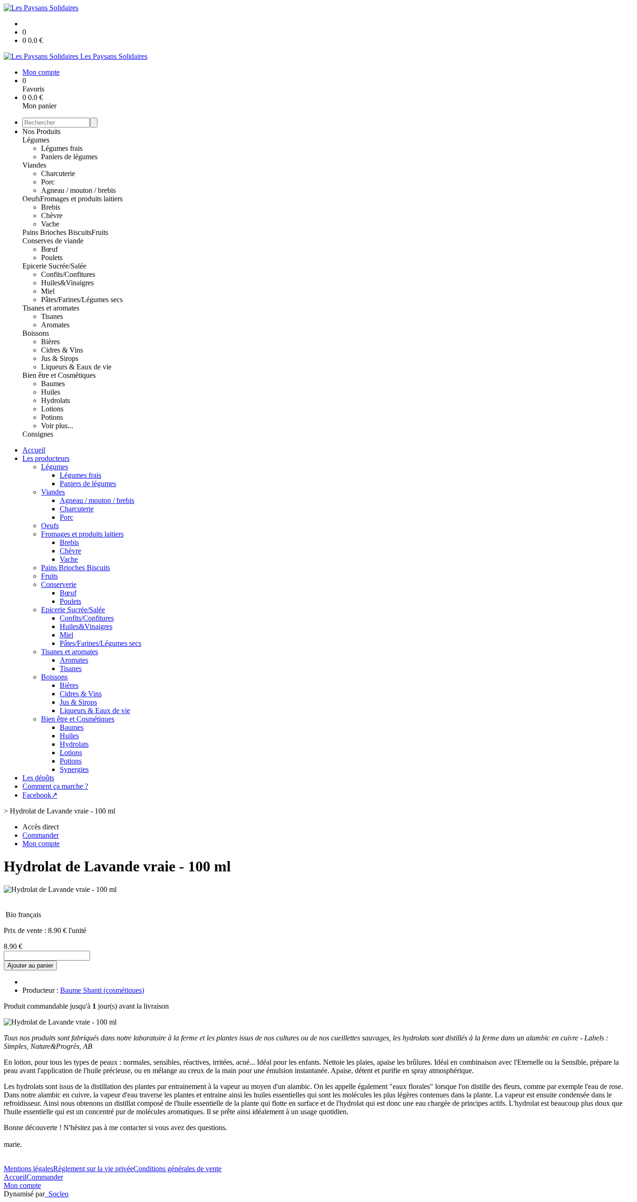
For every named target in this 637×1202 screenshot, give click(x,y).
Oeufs (31, 199)
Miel (48, 291)
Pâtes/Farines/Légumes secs (82, 300)
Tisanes (52, 316)
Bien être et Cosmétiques (59, 375)
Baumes (53, 384)
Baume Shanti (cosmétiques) (102, 990)
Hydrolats (55, 400)
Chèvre (51, 215)
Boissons (35, 333)
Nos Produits (41, 131)
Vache (50, 224)
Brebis (50, 207)
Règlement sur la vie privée (93, 1169)
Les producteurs (45, 458)
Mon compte (22, 1185)
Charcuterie (58, 173)
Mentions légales (28, 1169)
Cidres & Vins (62, 350)
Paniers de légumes (69, 157)
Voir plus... (57, 426)
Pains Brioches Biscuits (56, 232)
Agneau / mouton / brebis (78, 190)
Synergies (74, 769)
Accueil (33, 450)
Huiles (50, 392)
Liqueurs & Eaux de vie (76, 367)
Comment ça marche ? (55, 786)
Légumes (35, 140)
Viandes (34, 165)
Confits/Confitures (68, 274)
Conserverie (58, 584)
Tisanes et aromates (50, 308)
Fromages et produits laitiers (81, 199)
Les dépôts (38, 778)
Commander (45, 1177)
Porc (48, 182)
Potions (52, 417)
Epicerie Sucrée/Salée (54, 266)
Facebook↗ (39, 795)
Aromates (55, 325)
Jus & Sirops (59, 358)
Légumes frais (62, 148)
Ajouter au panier (30, 965)
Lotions (52, 409)
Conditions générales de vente (177, 1169)
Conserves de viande (52, 241)
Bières (50, 342)
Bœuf (49, 249)
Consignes (37, 434)
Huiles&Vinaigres (67, 283)
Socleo (58, 1194)
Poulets (51, 258)
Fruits (99, 232)
